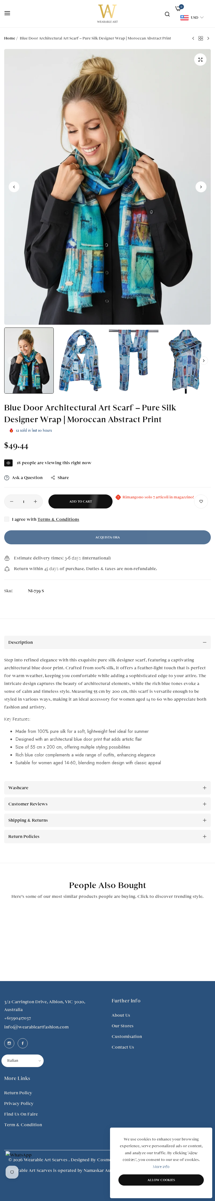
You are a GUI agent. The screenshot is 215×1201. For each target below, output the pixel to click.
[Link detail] (9, 1043)
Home (9, 38)
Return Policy (18, 1093)
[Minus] (12, 501)
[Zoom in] (200, 59)
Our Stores (123, 1026)
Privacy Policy (19, 1103)
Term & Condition (23, 1125)
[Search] (167, 14)
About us (121, 1015)
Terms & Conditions (58, 519)
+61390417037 (17, 1018)
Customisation (127, 1036)
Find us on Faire (21, 1114)
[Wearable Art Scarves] (107, 13)
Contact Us (123, 1047)
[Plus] (35, 501)
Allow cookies (161, 1180)
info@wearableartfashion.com (36, 1027)
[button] (201, 186)
